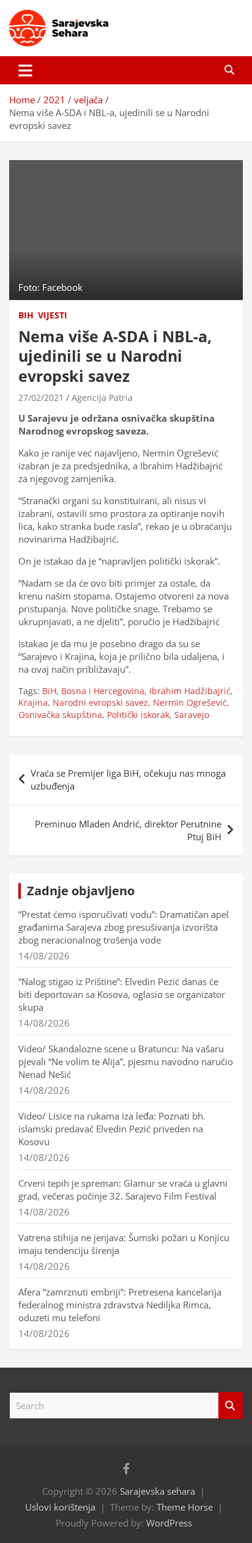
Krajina (33, 702)
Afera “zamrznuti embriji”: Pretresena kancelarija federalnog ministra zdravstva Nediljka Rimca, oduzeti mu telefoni (119, 1305)
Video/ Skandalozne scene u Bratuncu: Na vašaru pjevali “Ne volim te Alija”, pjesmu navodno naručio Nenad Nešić (125, 1061)
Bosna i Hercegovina (102, 691)
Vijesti (52, 315)
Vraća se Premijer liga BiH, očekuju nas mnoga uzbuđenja (128, 779)
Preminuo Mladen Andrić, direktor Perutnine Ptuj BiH (128, 830)
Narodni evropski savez (100, 702)
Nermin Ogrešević (190, 702)
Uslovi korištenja (60, 1507)
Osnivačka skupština (60, 714)
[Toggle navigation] (25, 70)
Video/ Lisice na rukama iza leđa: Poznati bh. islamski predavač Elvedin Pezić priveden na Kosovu (112, 1129)
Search (230, 1406)
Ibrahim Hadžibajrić (190, 691)
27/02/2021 (41, 397)
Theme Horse (185, 1507)
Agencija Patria (102, 397)
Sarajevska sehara (157, 1491)
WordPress (169, 1523)
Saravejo (191, 714)
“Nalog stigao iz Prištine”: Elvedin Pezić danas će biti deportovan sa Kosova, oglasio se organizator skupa (121, 994)
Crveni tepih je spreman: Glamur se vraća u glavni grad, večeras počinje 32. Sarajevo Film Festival (123, 1189)
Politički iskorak (138, 714)
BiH (26, 315)
